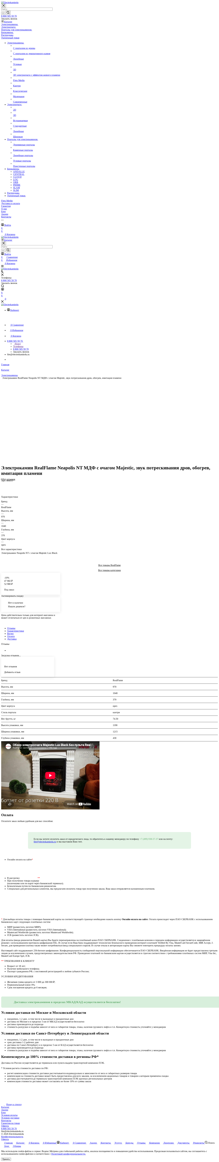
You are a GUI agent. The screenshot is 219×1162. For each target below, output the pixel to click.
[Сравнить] (2, 486)
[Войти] (2, 289)
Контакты (6, 1120)
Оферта (5, 1126)
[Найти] (8, 13)
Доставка (12, 639)
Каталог (5, 1107)
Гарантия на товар (10, 1123)
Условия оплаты (9, 1115)
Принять (6, 1159)
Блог (3, 1112)
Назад (17, 343)
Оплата (11, 636)
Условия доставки (10, 1118)
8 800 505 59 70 (9, 16)
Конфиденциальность (12, 1136)
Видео (10, 633)
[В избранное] (2, 483)
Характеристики (15, 631)
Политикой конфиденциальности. (68, 1154)
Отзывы (11, 628)
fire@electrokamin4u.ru (45, 841)
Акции (4, 1110)
